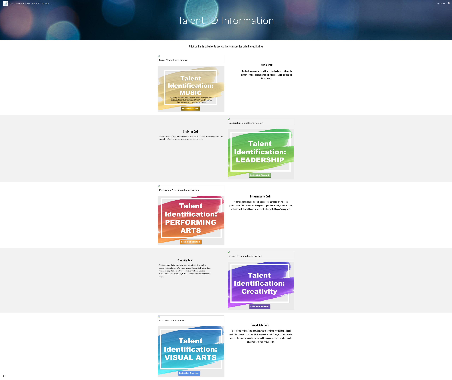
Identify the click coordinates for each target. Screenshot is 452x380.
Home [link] (439, 3)
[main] (226, 20)
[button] (449, 3)
